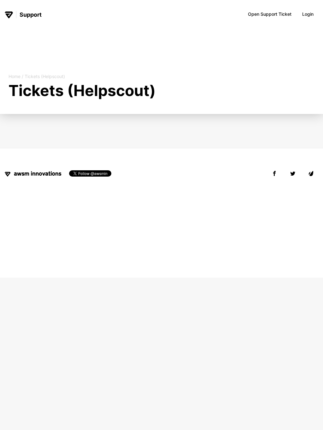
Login (308, 14)
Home (15, 76)
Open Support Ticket (269, 14)
